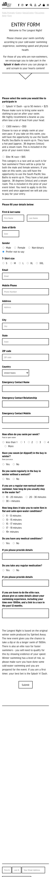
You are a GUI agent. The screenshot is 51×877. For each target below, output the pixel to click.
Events (18, 13)
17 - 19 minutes (14, 527)
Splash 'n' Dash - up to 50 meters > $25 (27, 106)
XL (31, 263)
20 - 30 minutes (37, 496)
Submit (25, 684)
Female (21, 247)
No (17, 464)
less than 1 (11, 442)
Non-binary (38, 247)
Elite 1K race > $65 (15, 156)
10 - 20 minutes (14, 496)
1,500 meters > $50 (16, 126)
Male (8, 247)
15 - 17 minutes (14, 523)
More (11, 446)
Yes (8, 464)
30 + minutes (13, 501)
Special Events (28, 13)
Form (10, 16)
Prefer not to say (15, 251)
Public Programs (8, 13)
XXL (41, 263)
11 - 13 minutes (13, 515)
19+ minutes (12, 531)
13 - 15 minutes (14, 519)
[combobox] (15, 372)
